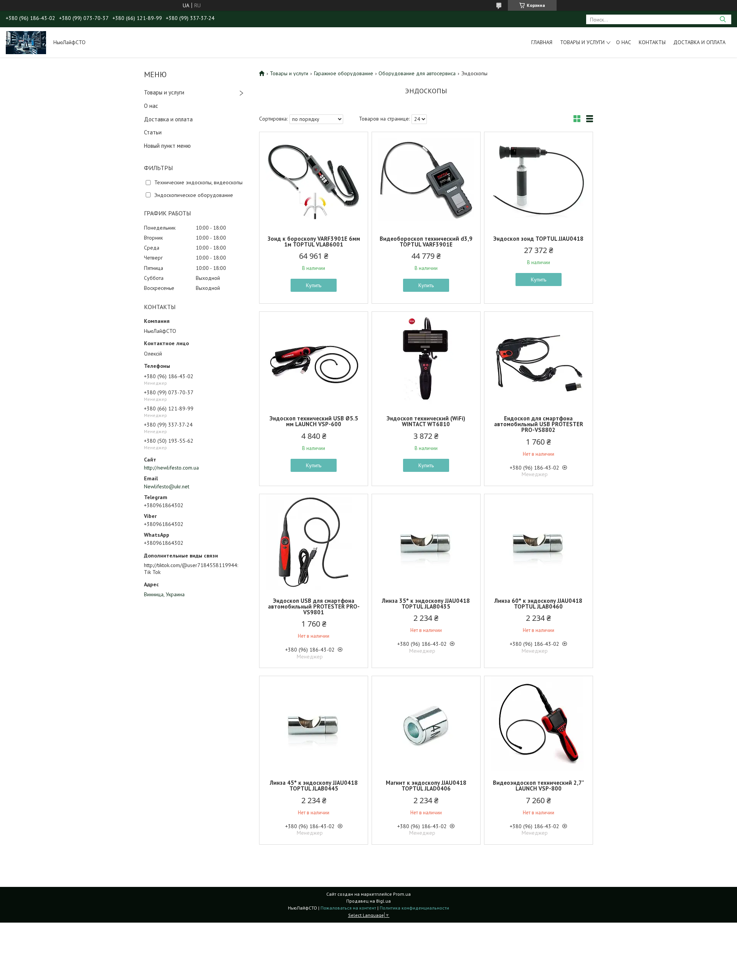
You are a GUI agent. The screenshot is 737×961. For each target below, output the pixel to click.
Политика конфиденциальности (414, 908)
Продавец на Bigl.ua (368, 901)
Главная (541, 42)
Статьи (153, 132)
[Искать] (722, 19)
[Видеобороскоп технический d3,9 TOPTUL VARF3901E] (426, 180)
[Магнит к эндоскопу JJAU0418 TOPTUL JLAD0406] (426, 724)
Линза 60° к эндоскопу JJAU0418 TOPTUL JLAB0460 (538, 603)
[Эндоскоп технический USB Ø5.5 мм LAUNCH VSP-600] (313, 360)
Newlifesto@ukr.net (166, 486)
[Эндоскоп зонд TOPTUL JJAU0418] (538, 180)
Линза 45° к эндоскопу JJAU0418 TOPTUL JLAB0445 (314, 785)
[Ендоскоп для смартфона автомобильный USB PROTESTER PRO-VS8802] (538, 360)
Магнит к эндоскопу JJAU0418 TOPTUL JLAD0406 (426, 785)
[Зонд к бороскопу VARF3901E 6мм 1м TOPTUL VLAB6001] (313, 180)
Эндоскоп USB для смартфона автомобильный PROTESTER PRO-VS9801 (314, 606)
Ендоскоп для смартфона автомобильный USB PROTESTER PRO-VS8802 (538, 424)
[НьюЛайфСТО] (26, 42)
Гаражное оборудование (343, 73)
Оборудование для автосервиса (417, 73)
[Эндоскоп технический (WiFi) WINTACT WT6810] (426, 360)
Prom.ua (402, 894)
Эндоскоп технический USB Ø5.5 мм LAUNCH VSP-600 (313, 421)
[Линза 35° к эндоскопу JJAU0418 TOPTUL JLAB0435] (426, 542)
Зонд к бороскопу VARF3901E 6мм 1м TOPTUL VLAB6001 (314, 241)
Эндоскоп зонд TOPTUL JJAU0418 (538, 238)
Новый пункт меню (167, 145)
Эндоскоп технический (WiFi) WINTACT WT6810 (426, 421)
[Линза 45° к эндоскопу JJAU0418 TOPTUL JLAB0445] (313, 724)
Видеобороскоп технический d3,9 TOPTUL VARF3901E (426, 241)
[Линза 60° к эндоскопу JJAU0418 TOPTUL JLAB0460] (538, 542)
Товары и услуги (582, 42)
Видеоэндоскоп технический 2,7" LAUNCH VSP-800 (538, 785)
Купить (313, 285)
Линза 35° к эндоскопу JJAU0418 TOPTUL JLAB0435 (426, 603)
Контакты (652, 42)
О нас (623, 42)
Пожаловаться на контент (348, 908)
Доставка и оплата (699, 42)
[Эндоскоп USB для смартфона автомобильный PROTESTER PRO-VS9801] (313, 542)
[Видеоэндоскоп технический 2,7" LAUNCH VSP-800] (538, 724)
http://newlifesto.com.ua (171, 467)
